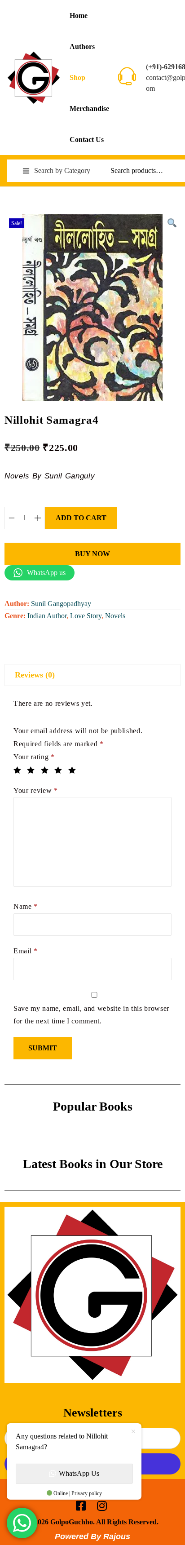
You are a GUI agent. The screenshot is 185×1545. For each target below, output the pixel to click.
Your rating (34, 757)
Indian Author (46, 616)
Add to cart (81, 518)
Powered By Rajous (92, 1536)
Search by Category (62, 170)
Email (25, 951)
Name (25, 906)
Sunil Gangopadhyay (61, 603)
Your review (35, 790)
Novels (115, 616)
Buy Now (92, 554)
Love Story (85, 616)
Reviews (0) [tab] (35, 674)
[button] (171, 222)
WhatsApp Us (79, 1473)
